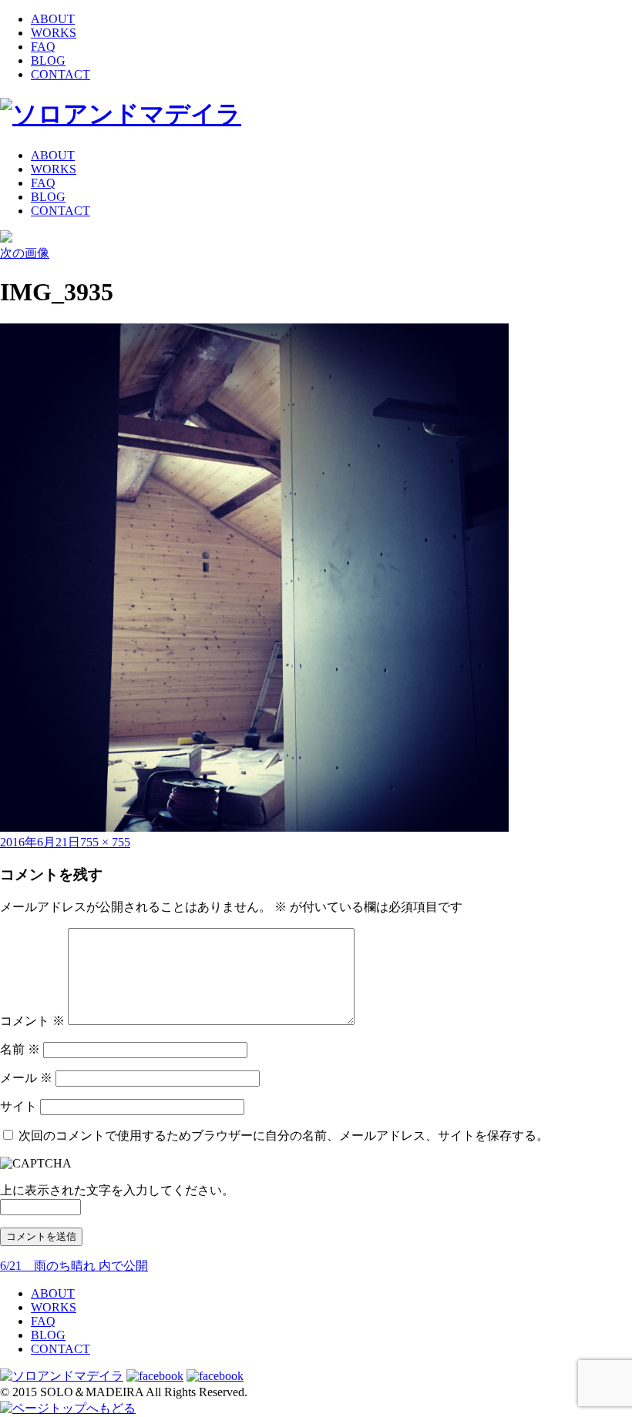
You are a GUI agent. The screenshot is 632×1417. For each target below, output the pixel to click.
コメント (32, 1020)
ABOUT (53, 18)
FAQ (43, 46)
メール (26, 1077)
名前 (20, 1049)
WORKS (53, 32)
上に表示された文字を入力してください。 (117, 1190)
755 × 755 (105, 842)
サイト (18, 1106)
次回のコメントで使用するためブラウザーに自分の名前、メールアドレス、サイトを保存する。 (283, 1135)
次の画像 (24, 253)
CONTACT (60, 74)
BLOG (48, 60)
